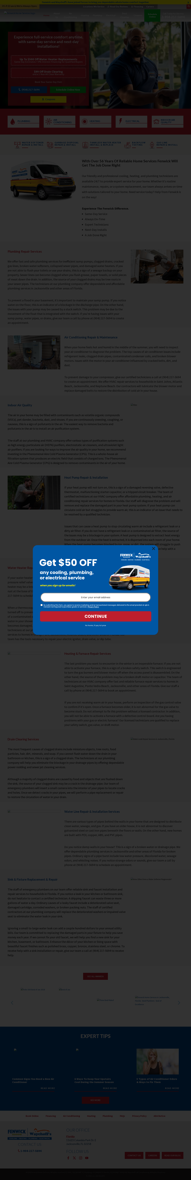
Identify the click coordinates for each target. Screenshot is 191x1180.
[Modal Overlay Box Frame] (95, 590)
